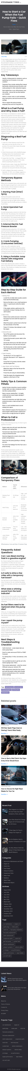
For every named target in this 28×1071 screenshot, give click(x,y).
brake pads (15, 927)
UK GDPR (3, 1013)
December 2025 (8, 909)
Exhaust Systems (8, 871)
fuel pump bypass (6, 689)
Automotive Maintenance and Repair (13, 861)
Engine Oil (6, 864)
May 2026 (6, 897)
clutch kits (18, 938)
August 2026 (7, 890)
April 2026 (6, 899)
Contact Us (4, 1007)
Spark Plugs (6, 880)
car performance (15, 950)
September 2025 (8, 916)
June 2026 (6, 894)
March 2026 (6, 902)
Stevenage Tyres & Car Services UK (12, 2)
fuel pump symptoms (16, 929)
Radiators (6, 878)
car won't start (18, 687)
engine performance (8, 953)
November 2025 (8, 911)
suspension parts (8, 938)
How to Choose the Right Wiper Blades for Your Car (12, 790)
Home (14, 24)
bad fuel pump (9, 687)
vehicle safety (19, 947)
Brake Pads (6, 875)
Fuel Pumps (6, 868)
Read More (4, 733)
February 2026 (7, 904)
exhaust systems (8, 947)
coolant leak (16, 941)
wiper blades (20, 953)
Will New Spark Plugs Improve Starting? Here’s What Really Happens (11, 729)
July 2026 (6, 892)
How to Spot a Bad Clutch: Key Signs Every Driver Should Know (13, 759)
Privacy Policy (4, 1010)
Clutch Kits (6, 866)
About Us (3, 1001)
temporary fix (5, 692)
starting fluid (16, 689)
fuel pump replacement (9, 932)
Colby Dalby (4, 56)
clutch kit (5, 929)
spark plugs (6, 927)
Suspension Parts (8, 873)
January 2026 (7, 906)
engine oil (17, 924)
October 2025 (7, 913)
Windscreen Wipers (8, 882)
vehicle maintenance (8, 944)
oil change (6, 950)
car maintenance (7, 924)
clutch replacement (8, 935)
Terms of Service (5, 1004)
